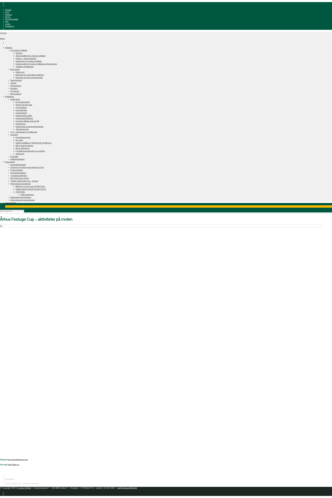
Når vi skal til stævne (24, 145)
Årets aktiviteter (23, 148)
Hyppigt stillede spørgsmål (27, 121)
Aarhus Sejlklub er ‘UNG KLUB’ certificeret (33, 143)
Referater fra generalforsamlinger (30, 74)
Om (6, 21)
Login (7, 24)
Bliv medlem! (15, 94)
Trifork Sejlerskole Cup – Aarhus (24, 181)
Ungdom (14, 134)
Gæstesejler (10, 202)
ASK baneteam (27, 194)
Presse (7, 17)
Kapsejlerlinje (21, 110)
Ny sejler (19, 140)
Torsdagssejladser (18, 175)
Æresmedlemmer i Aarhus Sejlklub (30, 55)
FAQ (7, 12)
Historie (19, 53)
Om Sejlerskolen (23, 102)
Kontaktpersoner (23, 137)
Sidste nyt (20, 72)
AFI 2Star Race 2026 (19, 178)
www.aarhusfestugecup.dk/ (18, 460)
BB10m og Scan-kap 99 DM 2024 (30, 186)
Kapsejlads (10, 162)
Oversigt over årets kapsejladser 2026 (27, 167)
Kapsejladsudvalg (18, 164)
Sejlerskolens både (24, 115)
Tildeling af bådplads (25, 66)
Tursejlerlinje (21, 107)
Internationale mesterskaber (22, 200)
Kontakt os (9, 26)
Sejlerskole (15, 99)
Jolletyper (20, 153)
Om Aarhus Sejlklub (18, 50)
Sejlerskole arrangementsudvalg (29, 126)
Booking (14, 88)
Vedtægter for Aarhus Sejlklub (29, 61)
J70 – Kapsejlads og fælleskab (23, 132)
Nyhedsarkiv (15, 85)
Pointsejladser (16, 170)
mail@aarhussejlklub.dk (127, 488)
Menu (2, 38)
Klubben (8, 47)
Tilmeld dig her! (22, 129)
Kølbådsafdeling (17, 159)
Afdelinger (9, 96)
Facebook (14, 91)
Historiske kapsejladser (20, 183)
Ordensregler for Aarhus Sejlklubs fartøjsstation (36, 64)
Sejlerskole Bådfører (24, 118)
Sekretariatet (16, 80)
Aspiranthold (21, 113)
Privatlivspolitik (11, 19)
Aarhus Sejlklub (24, 488)
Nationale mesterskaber (20, 197)
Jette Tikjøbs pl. (14, 465)
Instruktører (21, 123)
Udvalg (13, 83)
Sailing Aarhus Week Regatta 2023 (31, 189)
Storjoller (14, 156)
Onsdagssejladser (18, 172)
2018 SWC (20, 192)
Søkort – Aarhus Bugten (26, 58)
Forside (8, 10)
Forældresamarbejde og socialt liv (30, 151)
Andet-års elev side (24, 104)
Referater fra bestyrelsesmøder (29, 77)
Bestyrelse (15, 69)
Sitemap (8, 14)
